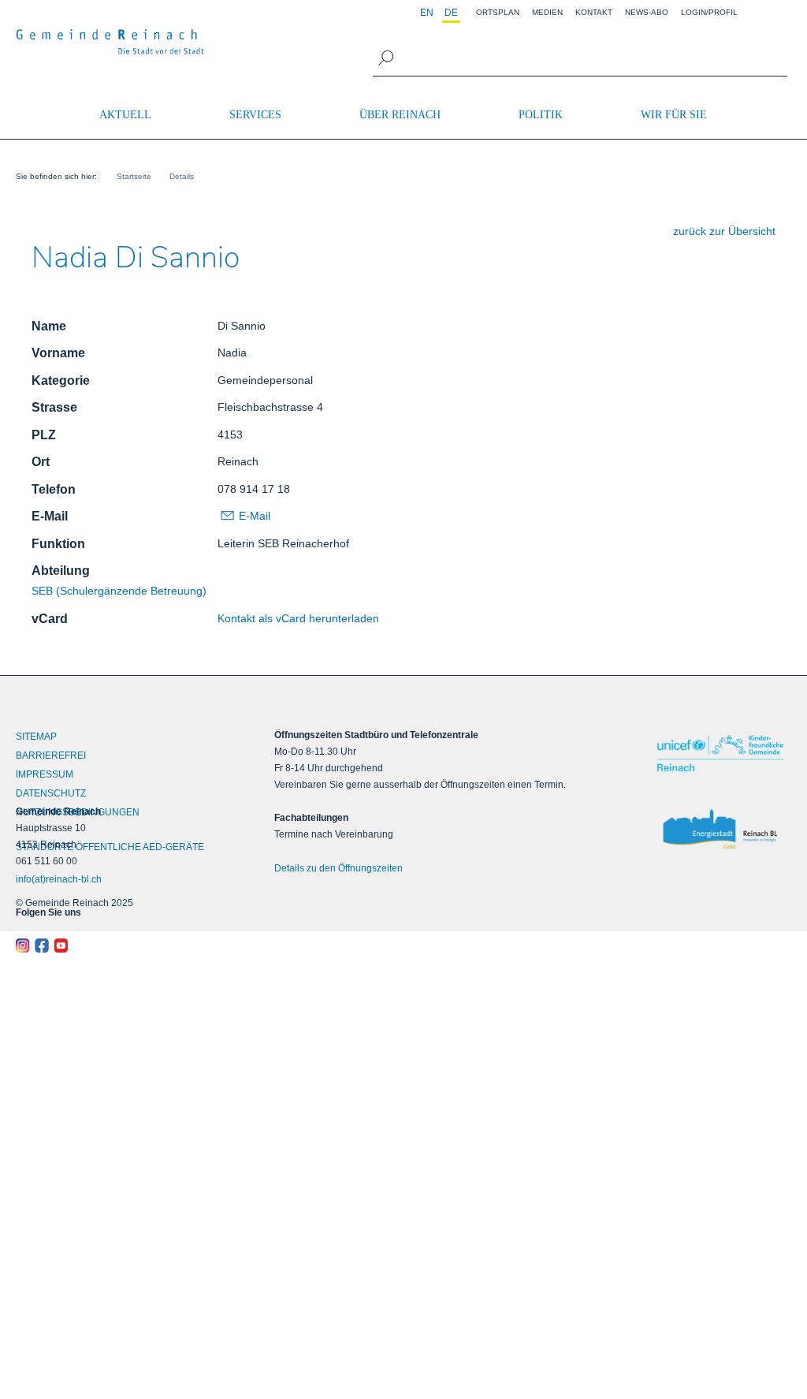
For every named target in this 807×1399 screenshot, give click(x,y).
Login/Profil (709, 12)
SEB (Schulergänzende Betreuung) (119, 590)
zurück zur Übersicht (724, 231)
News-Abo (646, 12)
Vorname (58, 353)
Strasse (54, 407)
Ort (41, 461)
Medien (547, 12)
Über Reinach (400, 115)
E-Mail (50, 516)
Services (255, 115)
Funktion (58, 543)
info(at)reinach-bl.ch (59, 879)
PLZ (44, 435)
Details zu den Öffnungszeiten (338, 868)
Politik (541, 115)
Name (49, 326)
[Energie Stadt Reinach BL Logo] (720, 829)
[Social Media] (113, 945)
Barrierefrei (51, 755)
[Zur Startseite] (110, 41)
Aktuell (125, 115)
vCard (50, 618)
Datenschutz (51, 793)
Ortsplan (497, 12)
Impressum (44, 774)
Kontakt (593, 12)
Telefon (54, 489)
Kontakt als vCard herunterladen (298, 618)
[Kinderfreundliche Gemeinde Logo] (720, 753)
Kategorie (61, 380)
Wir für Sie (674, 115)
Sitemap (36, 736)
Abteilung (61, 570)
